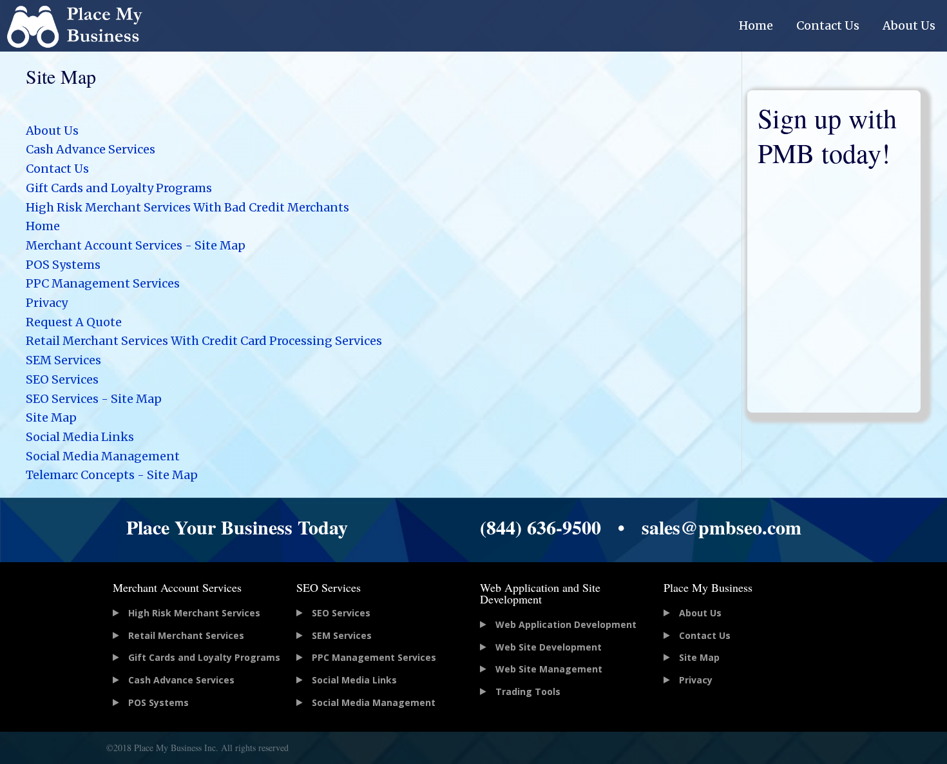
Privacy (47, 302)
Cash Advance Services (90, 149)
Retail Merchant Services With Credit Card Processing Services (204, 340)
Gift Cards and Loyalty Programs (119, 188)
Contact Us (827, 25)
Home (756, 25)
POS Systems (63, 264)
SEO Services (62, 379)
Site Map (51, 417)
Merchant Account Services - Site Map (135, 245)
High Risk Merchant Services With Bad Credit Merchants (187, 207)
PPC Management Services (103, 283)
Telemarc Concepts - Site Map (112, 474)
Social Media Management (103, 456)
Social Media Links (80, 436)
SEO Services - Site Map (94, 398)
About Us (909, 25)
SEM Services (63, 360)
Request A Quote (74, 322)
